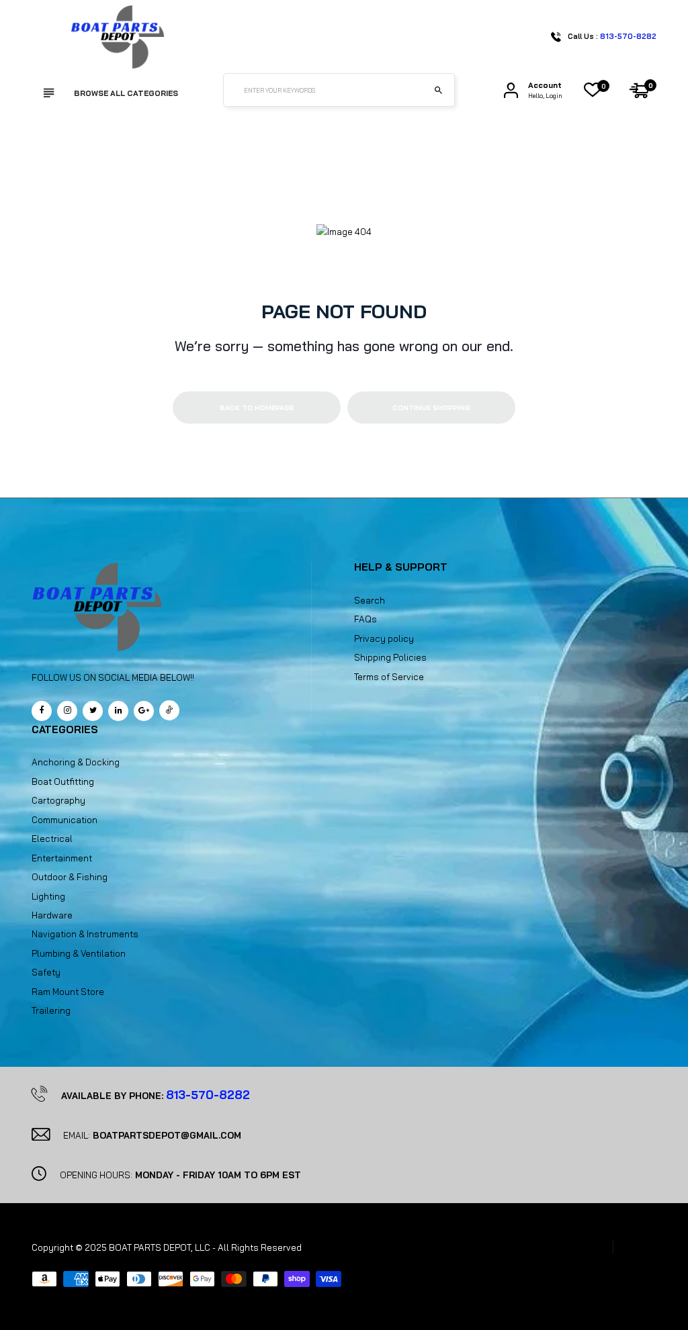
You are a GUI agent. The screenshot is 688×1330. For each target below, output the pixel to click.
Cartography (58, 800)
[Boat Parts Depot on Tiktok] (169, 710)
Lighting (48, 896)
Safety (46, 972)
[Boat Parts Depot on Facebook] (42, 711)
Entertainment (62, 858)
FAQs (365, 619)
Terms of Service (389, 676)
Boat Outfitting (63, 781)
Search (369, 600)
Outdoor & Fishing (70, 876)
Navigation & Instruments (85, 934)
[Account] (511, 90)
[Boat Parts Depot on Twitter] (93, 711)
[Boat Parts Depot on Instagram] (67, 711)
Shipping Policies (390, 657)
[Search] (438, 90)
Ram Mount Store (68, 991)
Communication (64, 819)
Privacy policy (384, 638)
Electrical (52, 838)
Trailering (51, 1010)
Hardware (52, 915)
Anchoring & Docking (76, 762)
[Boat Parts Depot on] (118, 711)
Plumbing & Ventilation (79, 953)
